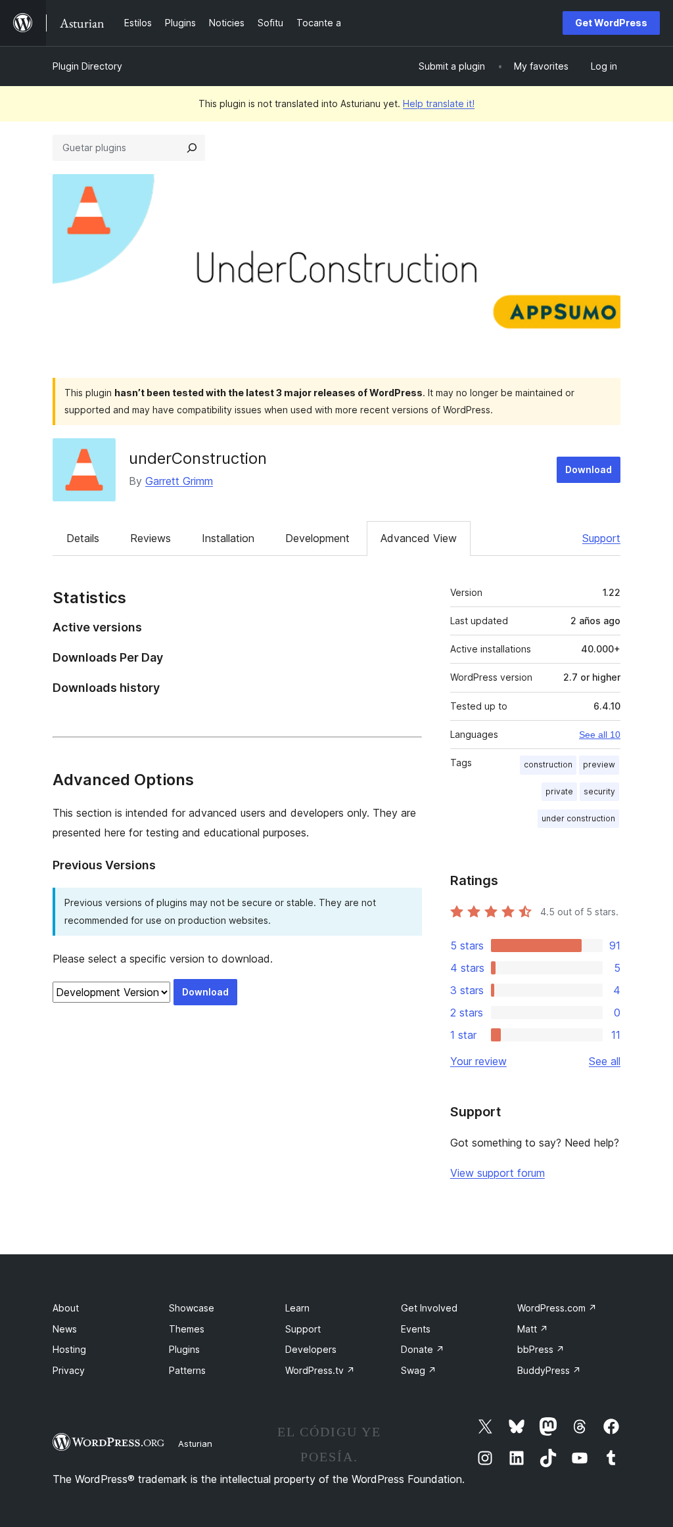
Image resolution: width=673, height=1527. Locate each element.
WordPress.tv (320, 1370)
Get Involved (429, 1307)
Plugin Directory (87, 66)
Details (82, 538)
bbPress (541, 1349)
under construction (578, 818)
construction (548, 764)
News (65, 1328)
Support (601, 538)
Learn (297, 1307)
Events (415, 1328)
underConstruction (198, 458)
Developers (310, 1349)
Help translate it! (439, 103)
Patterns (187, 1370)
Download (588, 469)
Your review (478, 1061)
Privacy (69, 1370)
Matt (532, 1328)
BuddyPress (549, 1370)
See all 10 (599, 734)
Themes (186, 1328)
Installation (228, 538)
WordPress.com (557, 1307)
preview (599, 764)
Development (317, 538)
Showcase (191, 1307)
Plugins (184, 1349)
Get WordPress (611, 22)
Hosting (69, 1349)
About (66, 1307)
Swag (418, 1370)
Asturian (195, 1443)
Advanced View (419, 538)
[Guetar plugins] (192, 148)
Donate (422, 1349)
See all (604, 1061)
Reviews (150, 538)
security (599, 791)
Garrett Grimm (179, 481)
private (559, 791)
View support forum (497, 1172)
